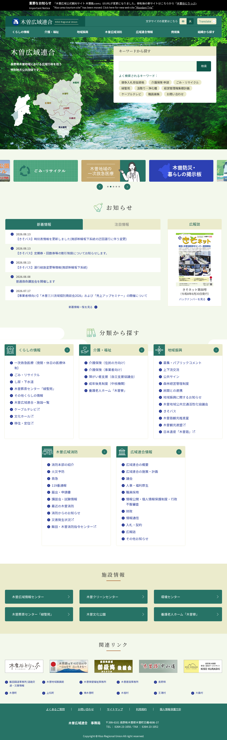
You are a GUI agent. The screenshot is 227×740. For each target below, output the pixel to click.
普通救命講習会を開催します (35, 279)
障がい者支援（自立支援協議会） (113, 376)
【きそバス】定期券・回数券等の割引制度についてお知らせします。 (62, 250)
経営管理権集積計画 (177, 88)
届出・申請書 (61, 492)
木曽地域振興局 (55, 681)
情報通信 (132, 517)
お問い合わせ (175, 94)
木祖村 (125, 692)
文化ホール (22, 416)
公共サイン (171, 376)
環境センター (170, 596)
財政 (129, 511)
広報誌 (131, 531)
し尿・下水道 (24, 381)
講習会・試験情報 (64, 499)
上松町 (50, 692)
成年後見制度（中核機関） (108, 383)
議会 (129, 478)
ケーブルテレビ (131, 94)
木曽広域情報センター (28, 596)
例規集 (175, 32)
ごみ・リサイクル (187, 82)
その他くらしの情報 (28, 395)
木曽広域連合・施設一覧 (31, 402)
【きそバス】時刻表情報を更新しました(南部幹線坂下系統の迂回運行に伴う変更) (71, 236)
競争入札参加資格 (132, 82)
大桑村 (199, 692)
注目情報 (122, 224)
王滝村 (162, 692)
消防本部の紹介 (63, 464)
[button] (100, 187)
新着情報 (44, 224)
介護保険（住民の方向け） (108, 362)
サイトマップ (115, 709)
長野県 (162, 681)
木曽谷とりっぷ (186, 3)
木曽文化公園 (96, 614)
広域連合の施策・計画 (142, 471)
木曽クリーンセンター (102, 596)
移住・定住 (22, 423)
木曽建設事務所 (130, 681)
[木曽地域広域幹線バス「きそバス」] (181, 171)
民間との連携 (172, 390)
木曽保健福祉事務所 (95, 681)
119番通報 (59, 485)
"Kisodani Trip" (144, 7)
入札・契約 (134, 524)
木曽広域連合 (49, 22)
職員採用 (132, 492)
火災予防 (58, 471)
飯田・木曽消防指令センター (72, 526)
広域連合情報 (144, 32)
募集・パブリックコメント (182, 362)
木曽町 (13, 692)
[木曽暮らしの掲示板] (113, 171)
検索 (204, 66)
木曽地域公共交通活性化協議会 (185, 404)
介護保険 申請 (160, 82)
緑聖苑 (125, 88)
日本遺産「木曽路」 (177, 431)
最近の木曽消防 (63, 506)
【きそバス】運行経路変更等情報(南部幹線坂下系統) (51, 264)
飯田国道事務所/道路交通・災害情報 (22, 683)
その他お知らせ (137, 538)
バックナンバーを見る (192, 299)
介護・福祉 (52, 32)
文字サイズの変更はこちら (162, 21)
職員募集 (154, 94)
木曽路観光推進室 (176, 418)
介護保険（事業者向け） (106, 369)
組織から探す (206, 32)
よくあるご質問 (55, 709)
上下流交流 (171, 369)
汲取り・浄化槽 (147, 88)
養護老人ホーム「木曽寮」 (108, 390)
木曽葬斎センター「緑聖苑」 (35, 388)
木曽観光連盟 (172, 425)
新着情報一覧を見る (81, 307)
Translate (205, 21)
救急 (55, 478)
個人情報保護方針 (170, 709)
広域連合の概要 (137, 464)
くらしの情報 (20, 32)
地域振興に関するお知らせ (182, 397)
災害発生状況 (61, 519)
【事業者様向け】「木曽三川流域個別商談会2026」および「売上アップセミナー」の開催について (81, 293)
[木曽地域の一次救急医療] (45, 171)
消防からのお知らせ (66, 513)
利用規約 (141, 709)
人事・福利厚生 (137, 485)
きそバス (169, 411)
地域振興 (82, 32)
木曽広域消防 (113, 32)
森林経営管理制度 (176, 383)
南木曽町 (89, 692)
